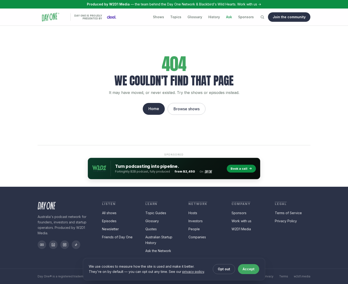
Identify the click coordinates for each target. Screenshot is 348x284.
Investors (195, 221)
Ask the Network (158, 251)
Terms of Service (288, 213)
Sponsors (246, 17)
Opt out (224, 269)
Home (153, 108)
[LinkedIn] (53, 244)
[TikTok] (76, 244)
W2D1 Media (241, 229)
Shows (158, 17)
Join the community (289, 17)
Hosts (192, 213)
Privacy (268, 276)
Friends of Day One (117, 237)
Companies (197, 237)
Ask (229, 17)
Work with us (241, 221)
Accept (248, 269)
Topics (175, 17)
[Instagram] (64, 244)
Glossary (194, 17)
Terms (283, 276)
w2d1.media (302, 276)
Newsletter (110, 229)
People (194, 229)
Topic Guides (155, 213)
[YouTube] (42, 244)
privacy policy (193, 272)
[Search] (262, 17)
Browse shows (187, 108)
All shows (109, 213)
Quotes (151, 229)
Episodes (109, 221)
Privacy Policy (286, 221)
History (214, 17)
